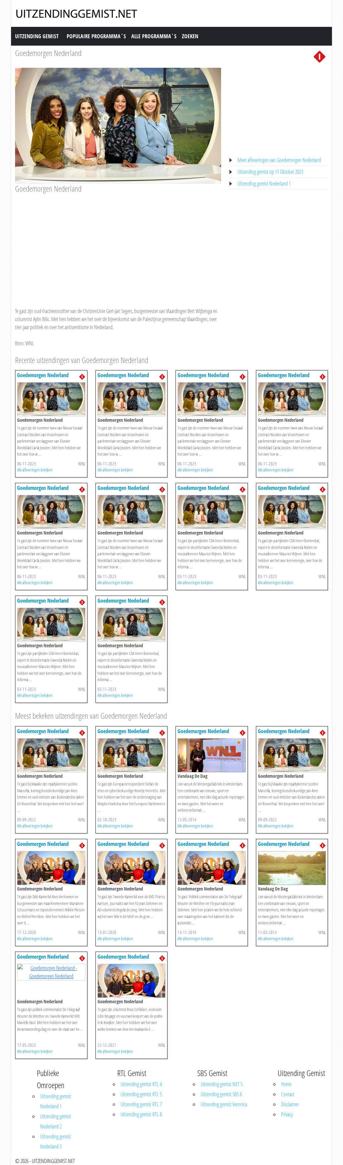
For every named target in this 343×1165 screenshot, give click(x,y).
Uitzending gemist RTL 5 (141, 1094)
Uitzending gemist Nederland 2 (55, 1121)
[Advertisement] (118, 244)
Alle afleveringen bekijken (35, 470)
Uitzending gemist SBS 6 (221, 1094)
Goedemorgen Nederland (48, 52)
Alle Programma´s (154, 36)
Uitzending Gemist (37, 36)
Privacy (287, 1114)
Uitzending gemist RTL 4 (141, 1084)
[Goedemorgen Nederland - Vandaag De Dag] (212, 754)
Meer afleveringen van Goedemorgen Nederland (279, 160)
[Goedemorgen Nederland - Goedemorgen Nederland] (51, 399)
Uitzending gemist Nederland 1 (264, 183)
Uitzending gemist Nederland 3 (55, 1141)
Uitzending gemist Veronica (224, 1104)
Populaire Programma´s (96, 36)
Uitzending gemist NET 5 (222, 1084)
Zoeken (190, 36)
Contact (287, 1094)
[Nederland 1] (319, 56)
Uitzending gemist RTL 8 (141, 1114)
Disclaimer (290, 1104)
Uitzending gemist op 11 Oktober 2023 (270, 171)
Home (286, 1084)
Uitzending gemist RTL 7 (141, 1104)
